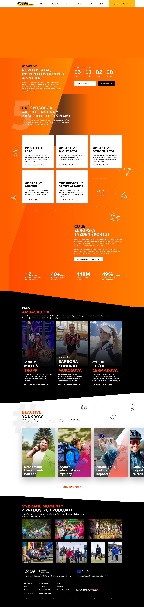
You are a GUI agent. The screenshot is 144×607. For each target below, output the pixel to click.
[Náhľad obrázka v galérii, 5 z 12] (71, 552)
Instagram (83, 586)
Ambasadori (60, 586)
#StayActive (56, 4)
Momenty (68, 4)
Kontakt (100, 4)
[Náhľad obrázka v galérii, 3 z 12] (105, 529)
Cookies (94, 598)
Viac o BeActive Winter (32, 200)
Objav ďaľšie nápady (72, 486)
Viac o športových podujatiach (34, 165)
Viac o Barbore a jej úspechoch (69, 384)
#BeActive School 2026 (63, 589)
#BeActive (43, 4)
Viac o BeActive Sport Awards (68, 200)
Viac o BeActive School (100, 165)
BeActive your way (43, 583)
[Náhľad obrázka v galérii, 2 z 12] (69, 529)
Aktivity (79, 4)
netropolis (118, 599)
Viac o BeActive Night (66, 165)
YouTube (78, 586)
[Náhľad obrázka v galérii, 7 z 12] (115, 552)
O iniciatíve (42, 586)
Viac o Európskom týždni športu (88, 259)
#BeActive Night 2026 (44, 589)
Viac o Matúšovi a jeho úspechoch (36, 384)
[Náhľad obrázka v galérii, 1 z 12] (36, 529)
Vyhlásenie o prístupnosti (81, 599)
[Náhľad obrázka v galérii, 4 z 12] (37, 552)
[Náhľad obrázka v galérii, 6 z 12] (98, 552)
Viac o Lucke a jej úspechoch (102, 384)
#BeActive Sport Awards (45, 593)
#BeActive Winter (29, 593)
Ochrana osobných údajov (65, 599)
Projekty (90, 4)
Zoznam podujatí (106, 83)
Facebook (88, 586)
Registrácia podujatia (120, 4)
